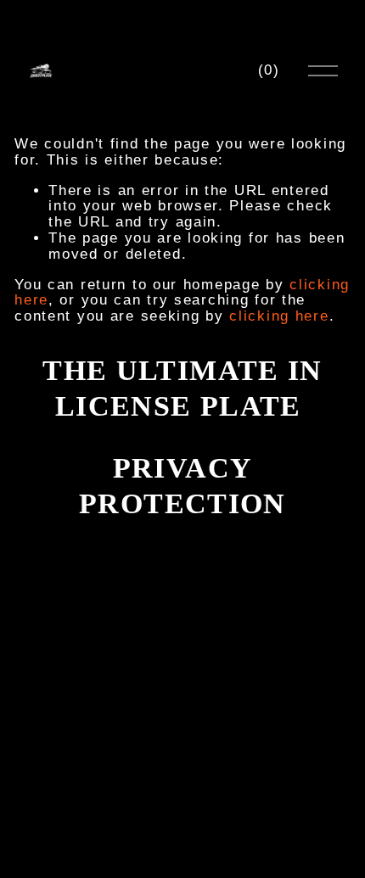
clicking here (278, 316)
